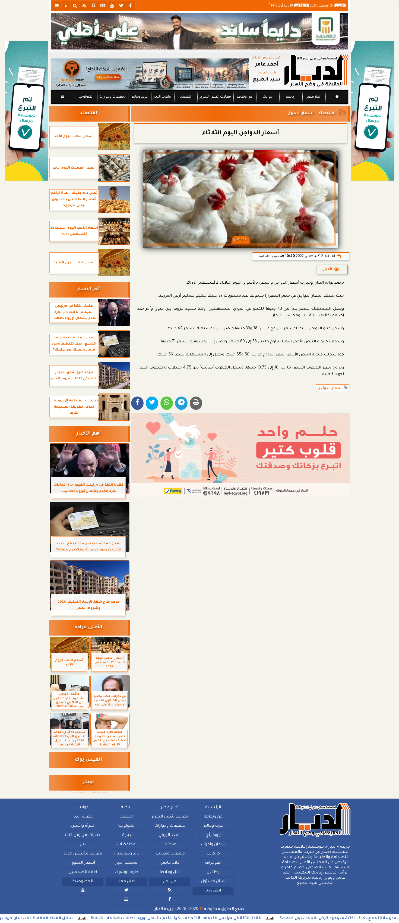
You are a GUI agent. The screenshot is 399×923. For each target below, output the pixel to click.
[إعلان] (26, 111)
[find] (75, 5)
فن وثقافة (244, 97)
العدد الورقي (169, 835)
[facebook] (130, 5)
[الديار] (372, 111)
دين (83, 845)
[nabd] (93, 5)
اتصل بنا (213, 891)
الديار (327, 269)
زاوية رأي (212, 835)
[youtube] (112, 5)
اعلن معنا (126, 881)
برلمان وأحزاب (213, 845)
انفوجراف (213, 863)
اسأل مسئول (213, 881)
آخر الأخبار (88, 289)
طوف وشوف (126, 872)
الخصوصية (82, 881)
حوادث (268, 97)
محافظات (126, 845)
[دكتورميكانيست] (150, 74)
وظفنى (213, 872)
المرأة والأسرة (82, 826)
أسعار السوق (83, 863)
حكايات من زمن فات (83, 835)
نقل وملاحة (170, 872)
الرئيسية (213, 808)
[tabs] (56, 5)
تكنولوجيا (85, 97)
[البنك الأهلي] (199, 31)
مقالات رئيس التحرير (215, 97)
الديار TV (126, 835)
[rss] (84, 5)
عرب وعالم (139, 97)
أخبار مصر (313, 97)
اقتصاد (185, 97)
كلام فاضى (169, 863)
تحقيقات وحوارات (112, 97)
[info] (66, 5)
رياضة (290, 97)
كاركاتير (213, 854)
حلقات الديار (162, 97)
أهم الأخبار (88, 433)
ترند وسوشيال (126, 854)
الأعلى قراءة (88, 627)
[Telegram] (181, 403)
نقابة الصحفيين (83, 872)
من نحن (169, 881)
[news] (103, 5)
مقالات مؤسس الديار (83, 854)
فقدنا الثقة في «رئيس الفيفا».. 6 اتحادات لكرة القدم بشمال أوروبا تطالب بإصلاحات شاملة (232, 918)
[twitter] (121, 5)
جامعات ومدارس (169, 854)
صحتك (169, 845)
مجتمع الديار (126, 863)
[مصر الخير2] (240, 455)
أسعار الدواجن (330, 388)
